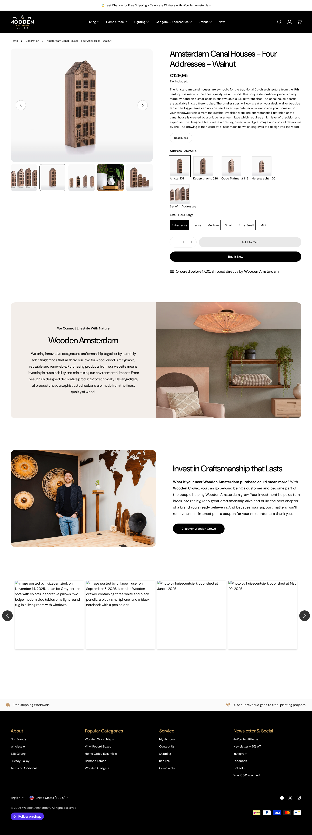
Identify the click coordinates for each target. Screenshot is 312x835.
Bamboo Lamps (95, 761)
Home (14, 41)
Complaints (167, 768)
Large (197, 225)
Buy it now (235, 256)
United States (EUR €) (50, 798)
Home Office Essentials (101, 754)
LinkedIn (239, 768)
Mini (263, 225)
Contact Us (166, 746)
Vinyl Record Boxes (98, 746)
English (15, 798)
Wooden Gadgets (97, 768)
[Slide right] (143, 105)
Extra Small (246, 225)
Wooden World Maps (99, 739)
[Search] (279, 22)
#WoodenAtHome (245, 739)
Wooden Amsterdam (36, 808)
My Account (167, 739)
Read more (181, 138)
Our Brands (18, 739)
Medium (213, 225)
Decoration (32, 41)
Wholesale (18, 746)
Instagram (240, 754)
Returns (164, 761)
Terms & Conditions (24, 768)
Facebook (240, 761)
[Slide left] (21, 105)
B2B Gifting (18, 754)
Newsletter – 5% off (247, 746)
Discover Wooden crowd (198, 529)
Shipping (165, 754)
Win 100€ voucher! (246, 775)
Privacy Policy (20, 761)
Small (228, 225)
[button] (49, 615)
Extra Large (179, 225)
